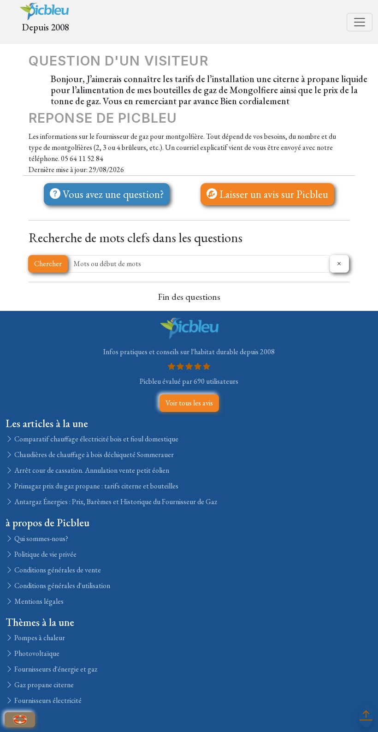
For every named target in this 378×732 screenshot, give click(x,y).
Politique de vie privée (45, 554)
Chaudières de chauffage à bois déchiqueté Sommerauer (93, 454)
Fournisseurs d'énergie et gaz (55, 669)
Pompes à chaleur (39, 638)
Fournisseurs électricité (47, 700)
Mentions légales (38, 601)
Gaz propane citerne (43, 685)
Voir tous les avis (189, 403)
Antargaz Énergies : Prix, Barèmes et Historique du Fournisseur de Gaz (115, 501)
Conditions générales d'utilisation (61, 585)
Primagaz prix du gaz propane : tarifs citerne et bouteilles (95, 486)
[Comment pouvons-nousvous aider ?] (20, 719)
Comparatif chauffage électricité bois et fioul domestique (95, 439)
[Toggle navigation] (359, 22)
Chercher (48, 263)
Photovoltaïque (36, 653)
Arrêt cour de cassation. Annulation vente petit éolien (91, 470)
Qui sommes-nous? (40, 538)
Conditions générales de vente (57, 570)
